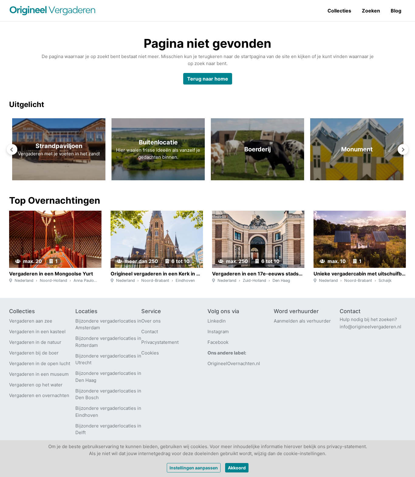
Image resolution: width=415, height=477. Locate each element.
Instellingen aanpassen (194, 467)
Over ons (151, 321)
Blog (396, 11)
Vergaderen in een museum (39, 374)
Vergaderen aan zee (30, 321)
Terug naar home (207, 79)
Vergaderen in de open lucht (39, 363)
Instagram (218, 331)
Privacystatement (160, 342)
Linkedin (217, 321)
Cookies (150, 353)
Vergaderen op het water (36, 385)
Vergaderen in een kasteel (37, 331)
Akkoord (237, 467)
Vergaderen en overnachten (39, 395)
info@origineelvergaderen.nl (370, 327)
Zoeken (371, 11)
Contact (149, 331)
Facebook (218, 342)
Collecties (339, 11)
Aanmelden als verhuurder (302, 321)
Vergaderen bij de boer (34, 353)
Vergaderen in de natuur (35, 342)
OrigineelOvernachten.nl (234, 363)
